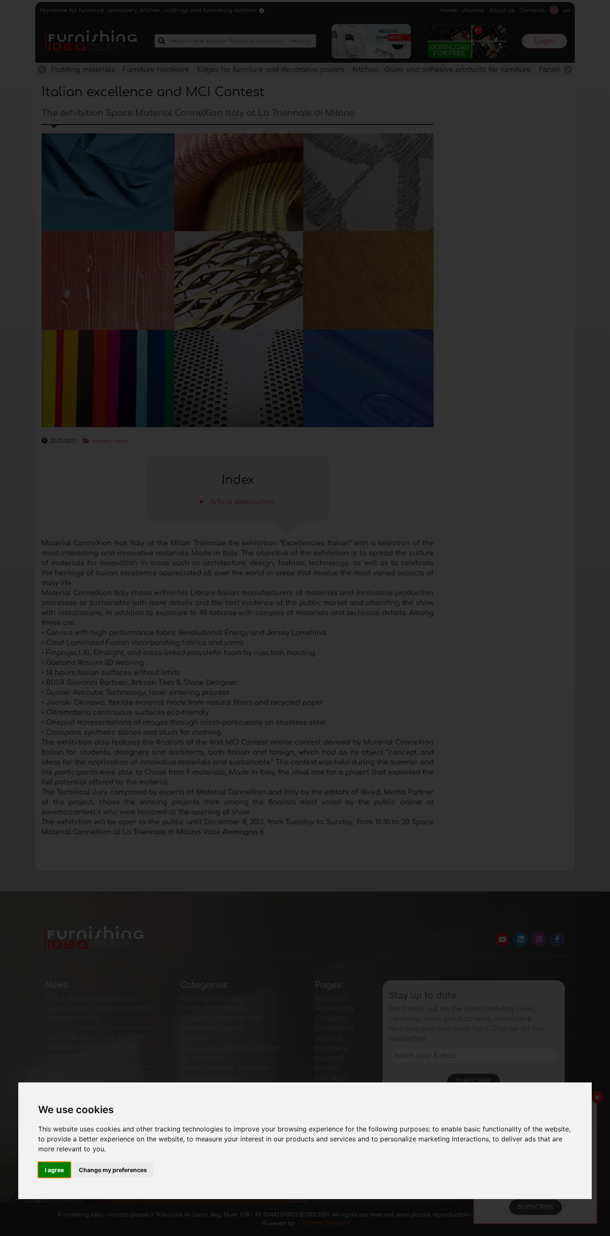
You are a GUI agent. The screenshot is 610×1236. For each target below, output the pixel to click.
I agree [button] (54, 1169)
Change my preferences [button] (113, 1169)
